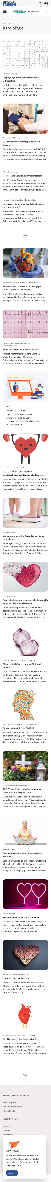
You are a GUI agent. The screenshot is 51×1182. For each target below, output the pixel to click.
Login (12, 1173)
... (46, 11)
